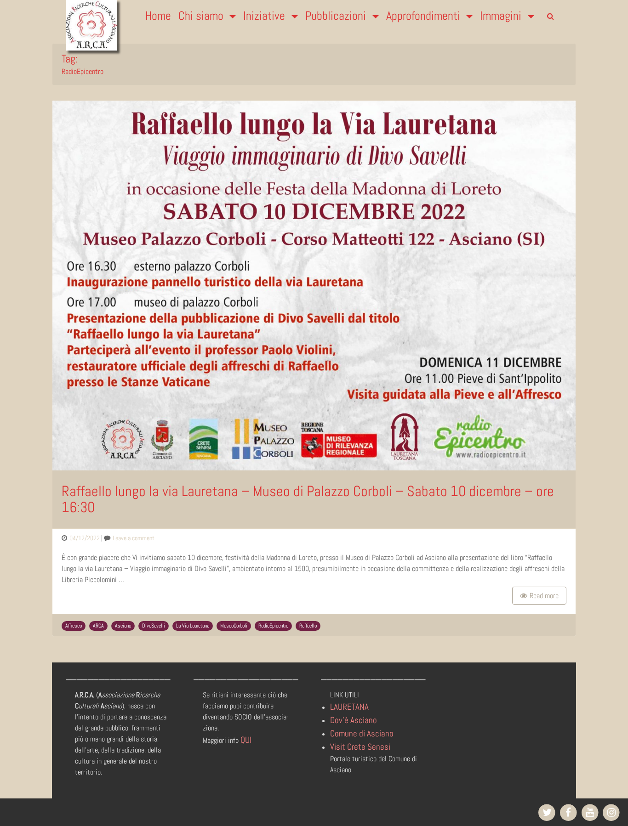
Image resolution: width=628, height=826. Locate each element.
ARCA (98, 625)
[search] (550, 16)
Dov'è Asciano (353, 720)
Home (158, 15)
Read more (544, 595)
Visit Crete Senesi (360, 746)
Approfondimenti (424, 15)
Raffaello (308, 625)
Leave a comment (133, 538)
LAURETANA (349, 707)
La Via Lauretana (192, 625)
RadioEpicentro (273, 625)
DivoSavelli (153, 625)
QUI (245, 740)
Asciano (123, 625)
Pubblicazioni (337, 15)
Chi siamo (202, 15)
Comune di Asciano (362, 733)
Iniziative (265, 15)
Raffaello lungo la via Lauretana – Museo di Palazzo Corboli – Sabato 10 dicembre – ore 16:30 (308, 499)
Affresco (73, 625)
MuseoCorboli (233, 625)
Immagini (502, 15)
